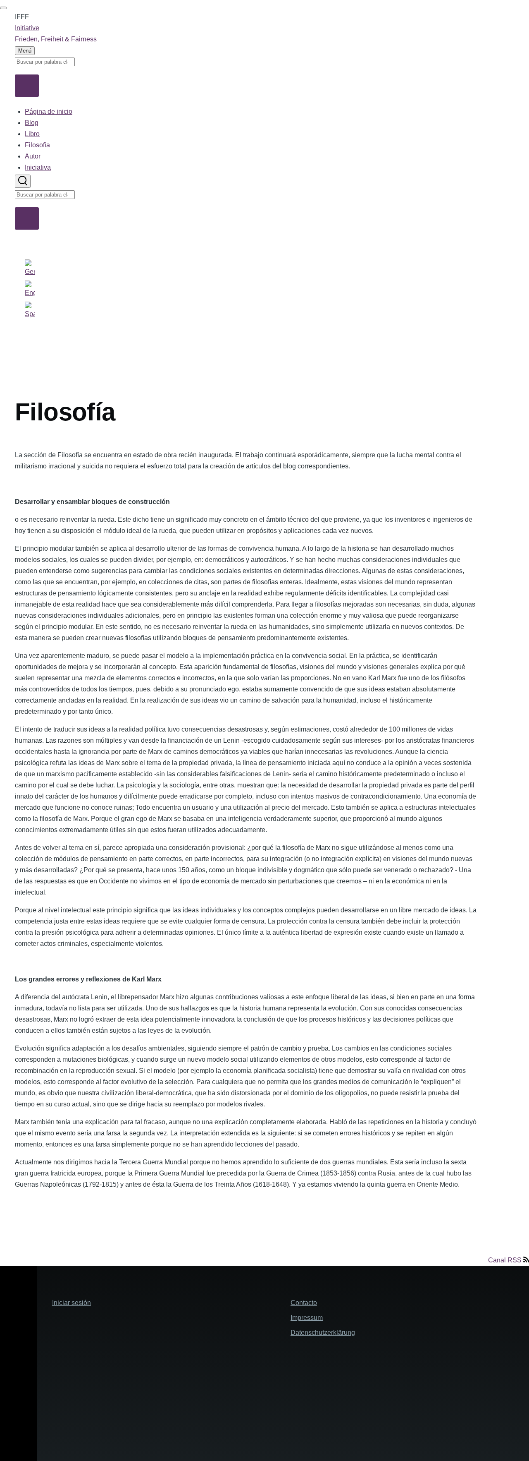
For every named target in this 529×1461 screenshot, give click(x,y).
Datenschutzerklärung (323, 1332)
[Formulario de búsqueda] (23, 181)
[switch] (3, 8)
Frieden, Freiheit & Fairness (56, 39)
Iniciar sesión (71, 1302)
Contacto (304, 1302)
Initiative (27, 27)
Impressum (307, 1317)
